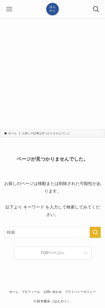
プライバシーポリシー (80, 291)
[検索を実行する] (95, 232)
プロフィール (31, 291)
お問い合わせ (52, 291)
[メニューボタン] (9, 9)
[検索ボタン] (96, 9)
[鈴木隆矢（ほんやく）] (52, 9)
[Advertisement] (52, 73)
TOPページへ (52, 253)
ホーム (13, 291)
